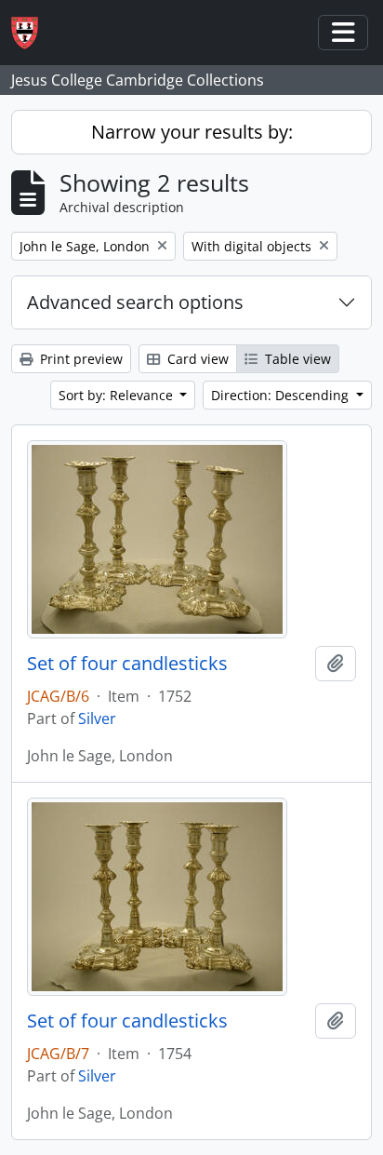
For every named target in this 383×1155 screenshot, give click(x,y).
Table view (296, 359)
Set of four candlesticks (127, 663)
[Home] (32, 33)
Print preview (79, 359)
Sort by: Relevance (118, 395)
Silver (97, 718)
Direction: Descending (281, 395)
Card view (196, 359)
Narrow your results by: (192, 131)
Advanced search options (135, 302)
